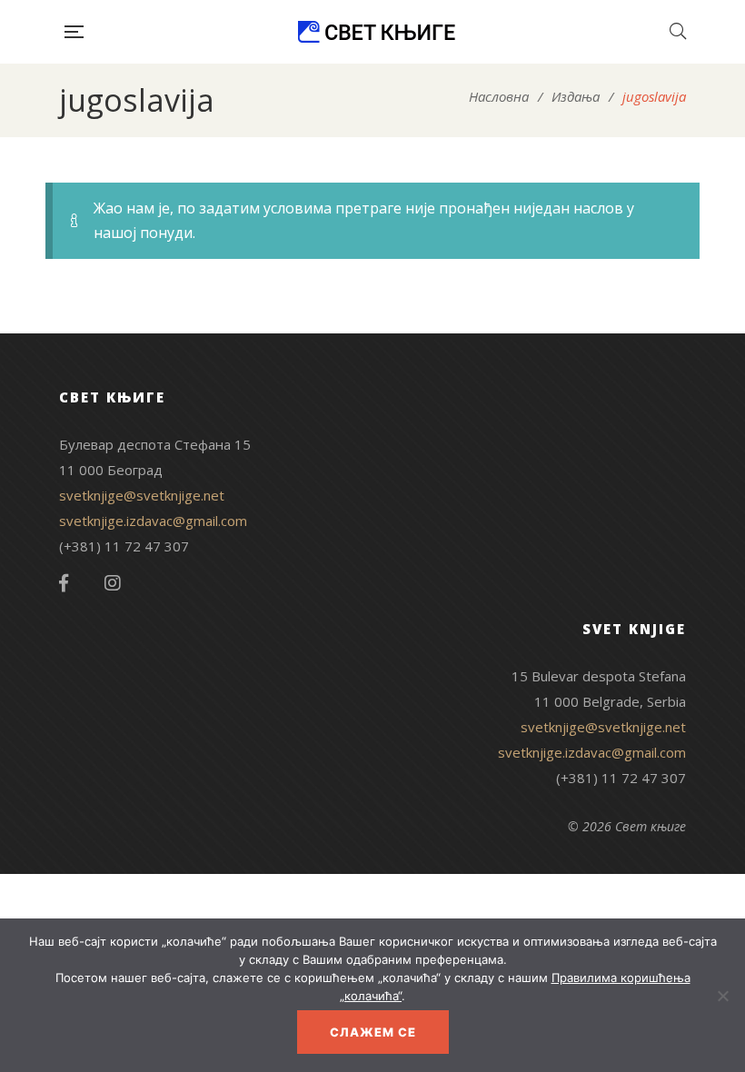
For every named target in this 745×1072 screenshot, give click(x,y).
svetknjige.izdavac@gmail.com (153, 520)
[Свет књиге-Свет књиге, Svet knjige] (376, 32)
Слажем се (373, 1032)
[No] (722, 996)
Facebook (63, 583)
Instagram (112, 583)
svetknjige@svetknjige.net (141, 495)
